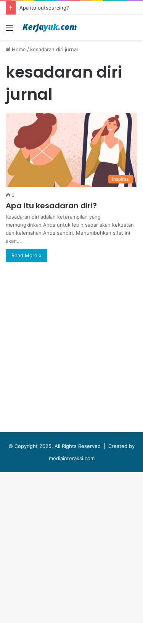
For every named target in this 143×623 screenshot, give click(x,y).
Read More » (26, 255)
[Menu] (9, 30)
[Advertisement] (71, 115)
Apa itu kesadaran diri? (51, 205)
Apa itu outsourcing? (44, 8)
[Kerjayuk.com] (49, 27)
